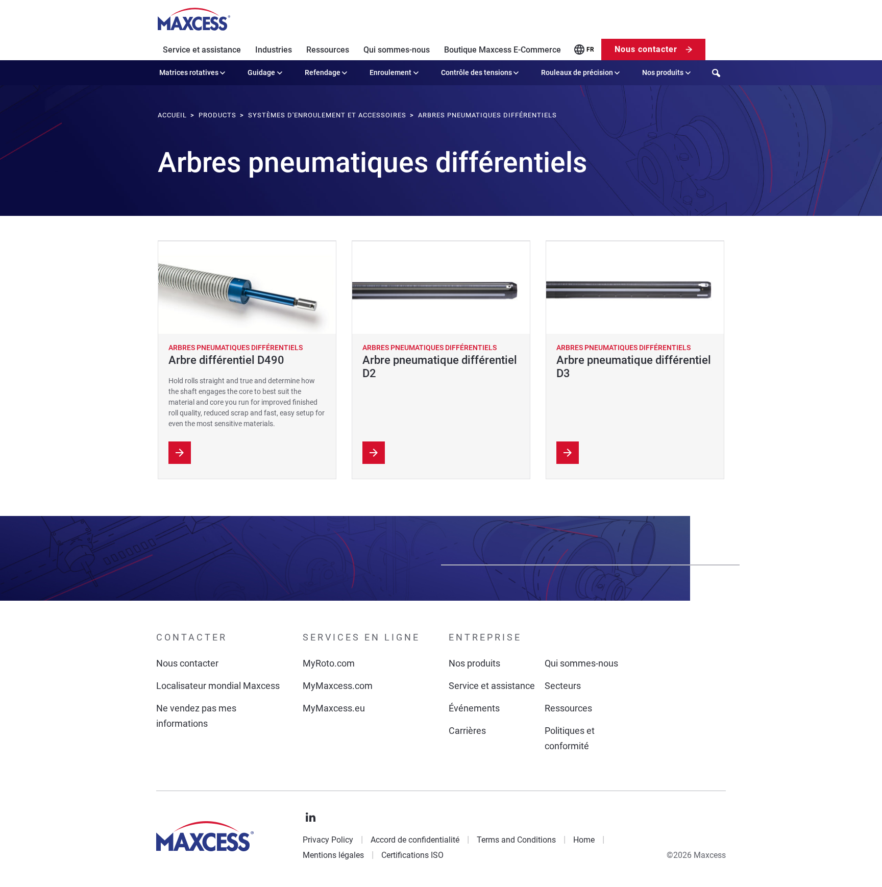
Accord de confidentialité (415, 840)
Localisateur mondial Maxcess (218, 685)
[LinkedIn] (311, 817)
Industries (273, 50)
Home (584, 840)
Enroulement (390, 72)
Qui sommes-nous (396, 50)
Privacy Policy (328, 840)
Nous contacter (646, 49)
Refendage (322, 72)
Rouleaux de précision (577, 72)
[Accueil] (194, 19)
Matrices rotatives (188, 72)
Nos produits (662, 72)
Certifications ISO (412, 855)
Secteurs (563, 685)
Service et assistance (202, 50)
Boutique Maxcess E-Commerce (502, 50)
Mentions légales (333, 855)
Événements (474, 708)
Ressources (327, 50)
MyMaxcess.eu (334, 708)
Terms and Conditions (516, 840)
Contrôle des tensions (476, 72)
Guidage (261, 72)
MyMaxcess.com (338, 685)
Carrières (467, 730)
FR (590, 49)
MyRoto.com (329, 663)
